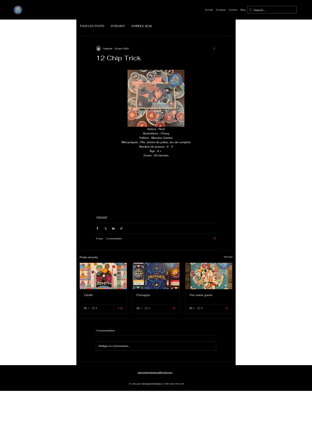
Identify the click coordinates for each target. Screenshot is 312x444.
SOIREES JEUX (141, 26)
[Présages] (156, 276)
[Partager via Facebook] (97, 228)
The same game (200, 295)
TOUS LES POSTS (92, 26)
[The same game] (208, 276)
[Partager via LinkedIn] (113, 228)
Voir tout (228, 256)
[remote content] (156, 184)
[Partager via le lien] (121, 228)
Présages (143, 295)
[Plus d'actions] (214, 48)
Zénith (88, 295)
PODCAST (118, 26)
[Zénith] (103, 276)
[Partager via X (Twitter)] (105, 228)
